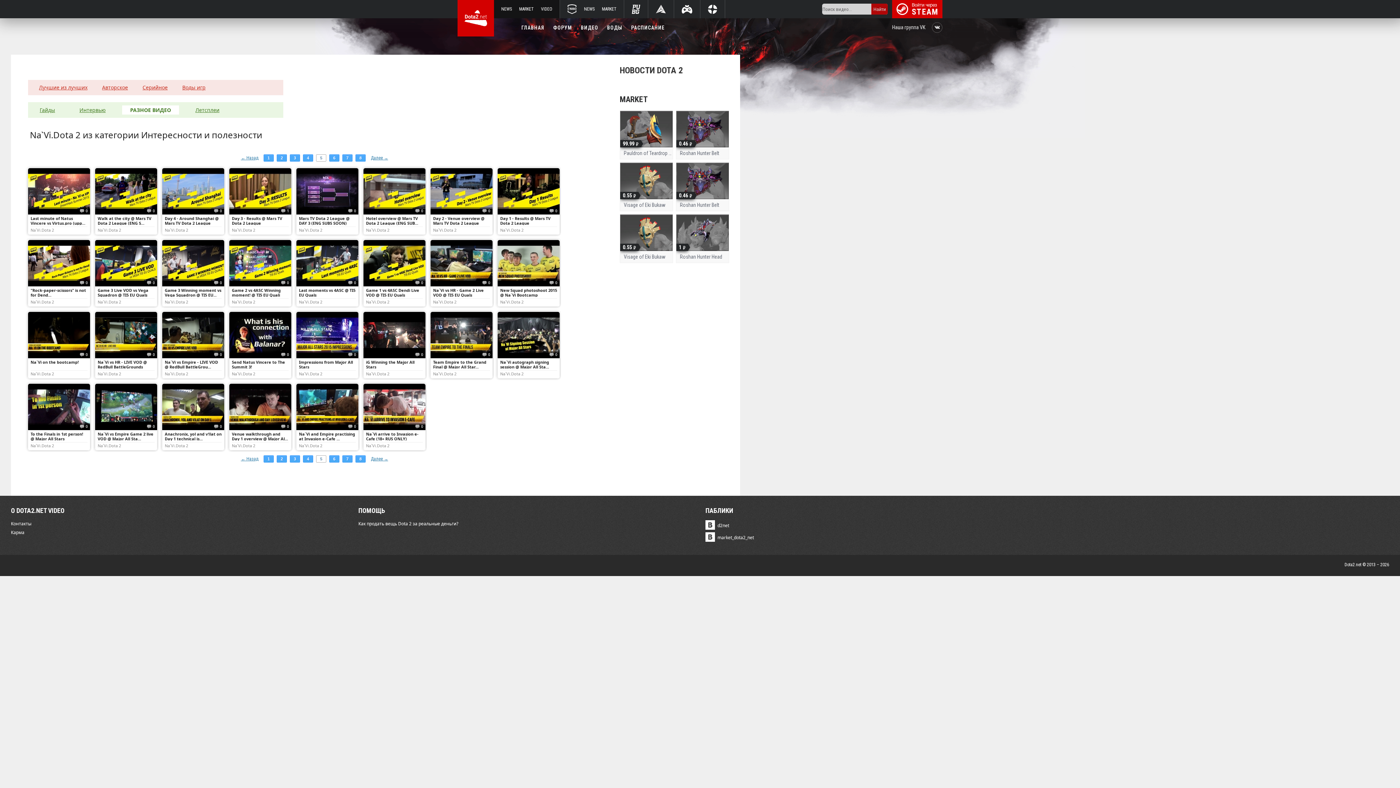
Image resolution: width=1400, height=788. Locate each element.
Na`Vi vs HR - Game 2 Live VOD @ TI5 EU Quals (458, 292)
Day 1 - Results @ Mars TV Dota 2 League (525, 221)
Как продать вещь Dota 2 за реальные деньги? (408, 524)
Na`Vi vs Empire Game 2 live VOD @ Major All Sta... (125, 436)
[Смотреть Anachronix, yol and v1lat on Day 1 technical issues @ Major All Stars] (193, 407)
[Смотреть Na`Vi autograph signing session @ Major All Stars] (529, 335)
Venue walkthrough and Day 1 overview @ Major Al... (260, 436)
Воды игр (194, 87)
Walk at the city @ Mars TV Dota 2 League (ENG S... (124, 221)
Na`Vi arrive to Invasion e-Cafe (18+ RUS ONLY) (392, 436)
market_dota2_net (736, 537)
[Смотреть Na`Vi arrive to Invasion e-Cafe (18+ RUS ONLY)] (394, 407)
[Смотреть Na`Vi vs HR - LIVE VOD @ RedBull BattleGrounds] (126, 335)
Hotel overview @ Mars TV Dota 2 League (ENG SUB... (392, 221)
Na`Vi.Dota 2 (42, 229)
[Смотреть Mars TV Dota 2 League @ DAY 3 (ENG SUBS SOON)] (327, 191)
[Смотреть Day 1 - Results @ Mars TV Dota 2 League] (529, 191)
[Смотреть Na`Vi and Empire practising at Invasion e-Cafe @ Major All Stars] (327, 407)
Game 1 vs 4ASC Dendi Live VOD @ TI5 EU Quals (392, 292)
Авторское (115, 87)
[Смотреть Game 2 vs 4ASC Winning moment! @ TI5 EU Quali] (260, 263)
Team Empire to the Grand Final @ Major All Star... (459, 364)
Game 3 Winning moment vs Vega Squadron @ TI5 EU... (193, 292)
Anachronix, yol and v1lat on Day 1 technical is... (193, 436)
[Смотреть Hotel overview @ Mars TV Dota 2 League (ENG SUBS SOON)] (394, 191)
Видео (589, 28)
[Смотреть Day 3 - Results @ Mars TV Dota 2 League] (260, 191)
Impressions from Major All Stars (326, 364)
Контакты (21, 524)
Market (526, 9)
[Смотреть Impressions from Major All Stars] (327, 335)
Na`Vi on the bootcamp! (55, 362)
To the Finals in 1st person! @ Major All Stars (57, 436)
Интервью (92, 110)
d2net (723, 525)
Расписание (648, 28)
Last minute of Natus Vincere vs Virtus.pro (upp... (58, 221)
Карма (17, 532)
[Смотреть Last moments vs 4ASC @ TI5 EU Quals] (327, 263)
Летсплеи (207, 110)
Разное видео (150, 110)
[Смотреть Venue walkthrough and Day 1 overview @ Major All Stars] (260, 407)
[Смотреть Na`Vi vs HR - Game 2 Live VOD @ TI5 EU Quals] (462, 263)
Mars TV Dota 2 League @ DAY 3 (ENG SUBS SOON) (324, 221)
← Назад (249, 158)
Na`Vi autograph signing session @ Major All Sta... (524, 364)
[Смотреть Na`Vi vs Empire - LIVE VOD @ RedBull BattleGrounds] (193, 335)
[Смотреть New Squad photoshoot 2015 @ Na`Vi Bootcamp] (529, 263)
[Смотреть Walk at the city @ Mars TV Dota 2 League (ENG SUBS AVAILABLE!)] (126, 191)
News (506, 9)
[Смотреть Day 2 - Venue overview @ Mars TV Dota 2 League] (462, 191)
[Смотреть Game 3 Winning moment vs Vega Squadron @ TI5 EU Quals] (193, 263)
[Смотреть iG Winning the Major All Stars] (394, 335)
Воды (614, 28)
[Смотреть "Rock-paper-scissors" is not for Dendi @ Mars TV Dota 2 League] (59, 263)
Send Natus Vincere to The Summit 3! (258, 364)
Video (546, 9)
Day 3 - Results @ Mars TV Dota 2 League (257, 221)
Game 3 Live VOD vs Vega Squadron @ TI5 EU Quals (123, 292)
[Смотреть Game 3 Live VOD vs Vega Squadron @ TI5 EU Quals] (126, 263)
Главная (532, 28)
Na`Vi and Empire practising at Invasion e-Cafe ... (327, 436)
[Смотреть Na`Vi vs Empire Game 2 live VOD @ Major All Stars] (126, 407)
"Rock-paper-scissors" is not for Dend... (58, 292)
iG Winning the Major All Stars (390, 364)
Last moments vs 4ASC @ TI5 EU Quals (327, 292)
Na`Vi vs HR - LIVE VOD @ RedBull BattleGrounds (122, 364)
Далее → (379, 158)
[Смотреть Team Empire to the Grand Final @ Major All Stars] (462, 335)
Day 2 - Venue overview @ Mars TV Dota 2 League (459, 221)
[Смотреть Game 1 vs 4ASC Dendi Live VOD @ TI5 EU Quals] (394, 263)
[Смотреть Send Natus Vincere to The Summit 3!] (260, 335)
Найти (880, 9)
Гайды (47, 110)
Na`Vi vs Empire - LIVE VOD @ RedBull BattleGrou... (191, 364)
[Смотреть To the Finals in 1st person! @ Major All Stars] (59, 407)
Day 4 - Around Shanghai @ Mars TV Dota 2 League (192, 221)
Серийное (155, 87)
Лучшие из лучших (63, 87)
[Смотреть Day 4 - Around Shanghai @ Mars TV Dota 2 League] (193, 191)
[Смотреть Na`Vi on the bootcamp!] (59, 335)
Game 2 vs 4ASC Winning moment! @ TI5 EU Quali (256, 292)
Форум (562, 28)
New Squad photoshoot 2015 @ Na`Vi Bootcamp (528, 292)
